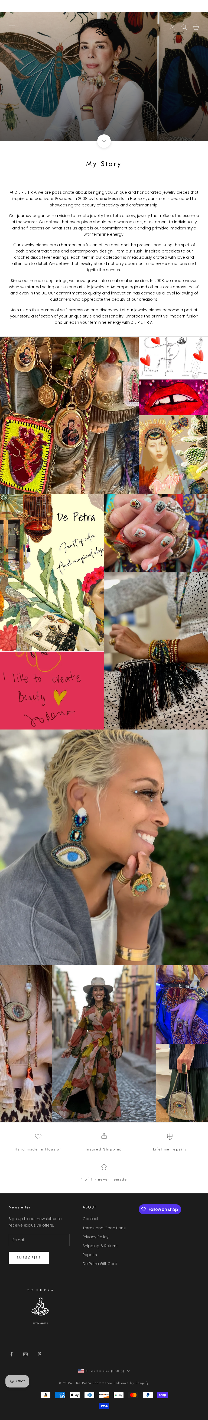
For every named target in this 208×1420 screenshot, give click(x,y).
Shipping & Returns (101, 1246)
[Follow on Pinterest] (39, 1354)
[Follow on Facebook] (11, 1354)
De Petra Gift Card (100, 1263)
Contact (91, 1218)
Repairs (90, 1254)
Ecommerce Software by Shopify (121, 1383)
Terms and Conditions (104, 1228)
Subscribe (29, 1257)
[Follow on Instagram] (25, 1354)
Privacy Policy (96, 1237)
